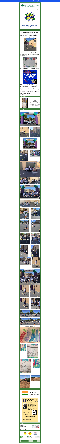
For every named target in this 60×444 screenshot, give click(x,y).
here (30, 395)
